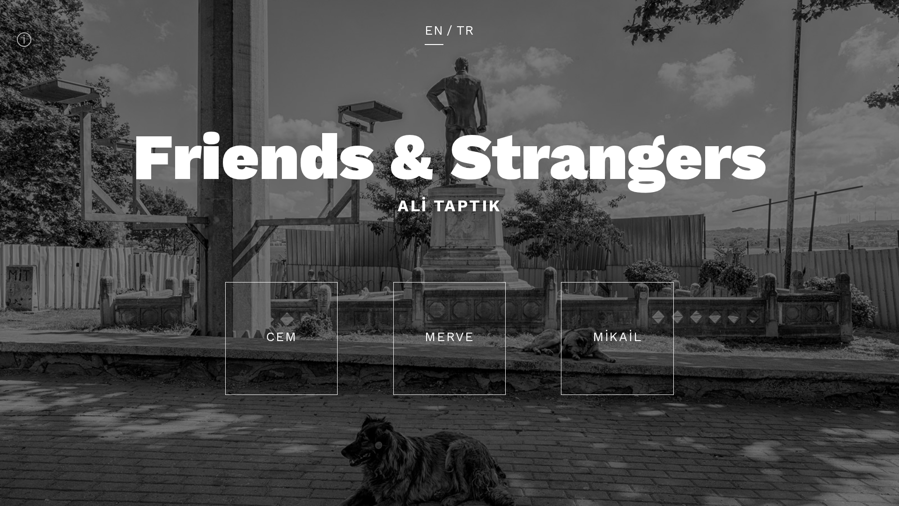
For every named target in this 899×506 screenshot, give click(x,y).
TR (465, 31)
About (24, 39)
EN (434, 31)
